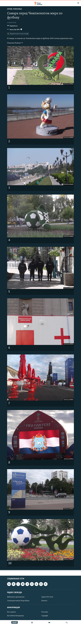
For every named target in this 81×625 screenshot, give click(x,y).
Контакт (44, 601)
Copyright (44, 616)
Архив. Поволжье (14, 9)
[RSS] (36, 584)
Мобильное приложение (15, 597)
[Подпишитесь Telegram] (27, 584)
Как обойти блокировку (15, 616)
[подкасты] (32, 622)
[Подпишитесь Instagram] (32, 584)
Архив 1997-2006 (47, 597)
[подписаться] (45, 584)
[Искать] (67, 622)
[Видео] (49, 622)
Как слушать (11, 612)
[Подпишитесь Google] (9, 584)
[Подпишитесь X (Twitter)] (18, 584)
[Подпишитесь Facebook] (13, 584)
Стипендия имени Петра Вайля (18, 601)
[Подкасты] (41, 584)
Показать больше (14, 43)
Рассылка (44, 612)
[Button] (12, 26)
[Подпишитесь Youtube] (23, 584)
